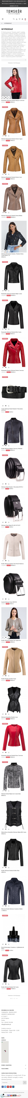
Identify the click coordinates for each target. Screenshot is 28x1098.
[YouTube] (8, 1087)
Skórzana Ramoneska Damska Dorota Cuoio (11, 177)
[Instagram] (13, 1087)
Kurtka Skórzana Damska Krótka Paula (10, 870)
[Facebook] (3, 1087)
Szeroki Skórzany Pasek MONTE (9, 602)
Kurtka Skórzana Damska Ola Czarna (10, 987)
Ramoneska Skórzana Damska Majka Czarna (11, 293)
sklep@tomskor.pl (6, 1024)
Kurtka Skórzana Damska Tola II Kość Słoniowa (12, 563)
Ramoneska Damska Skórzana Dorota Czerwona (12, 370)
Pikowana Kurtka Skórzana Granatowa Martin (11, 909)
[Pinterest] (11, 1087)
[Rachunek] (16, 19)
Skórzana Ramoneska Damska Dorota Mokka (11, 215)
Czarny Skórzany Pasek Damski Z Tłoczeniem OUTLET (12, 409)
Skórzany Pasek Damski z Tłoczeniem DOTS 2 (12, 487)
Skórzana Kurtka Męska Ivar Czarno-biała (11, 793)
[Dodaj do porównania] (8, 97)
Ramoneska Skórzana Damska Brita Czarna (11, 332)
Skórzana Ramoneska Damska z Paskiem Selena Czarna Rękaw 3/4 (12, 254)
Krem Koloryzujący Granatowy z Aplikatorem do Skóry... (12, 948)
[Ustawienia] (22, 19)
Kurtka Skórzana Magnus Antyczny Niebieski (11, 448)
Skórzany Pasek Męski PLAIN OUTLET (10, 525)
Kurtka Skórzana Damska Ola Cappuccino (11, 640)
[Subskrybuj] (25, 1082)
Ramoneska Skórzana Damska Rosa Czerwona (12, 755)
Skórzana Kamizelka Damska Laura (9, 717)
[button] (5, 1051)
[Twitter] (5, 1087)
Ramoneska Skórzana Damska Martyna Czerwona (12, 100)
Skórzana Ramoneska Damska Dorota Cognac (11, 138)
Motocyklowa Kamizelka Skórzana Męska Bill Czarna (13, 832)
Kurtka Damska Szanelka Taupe (8, 678)
